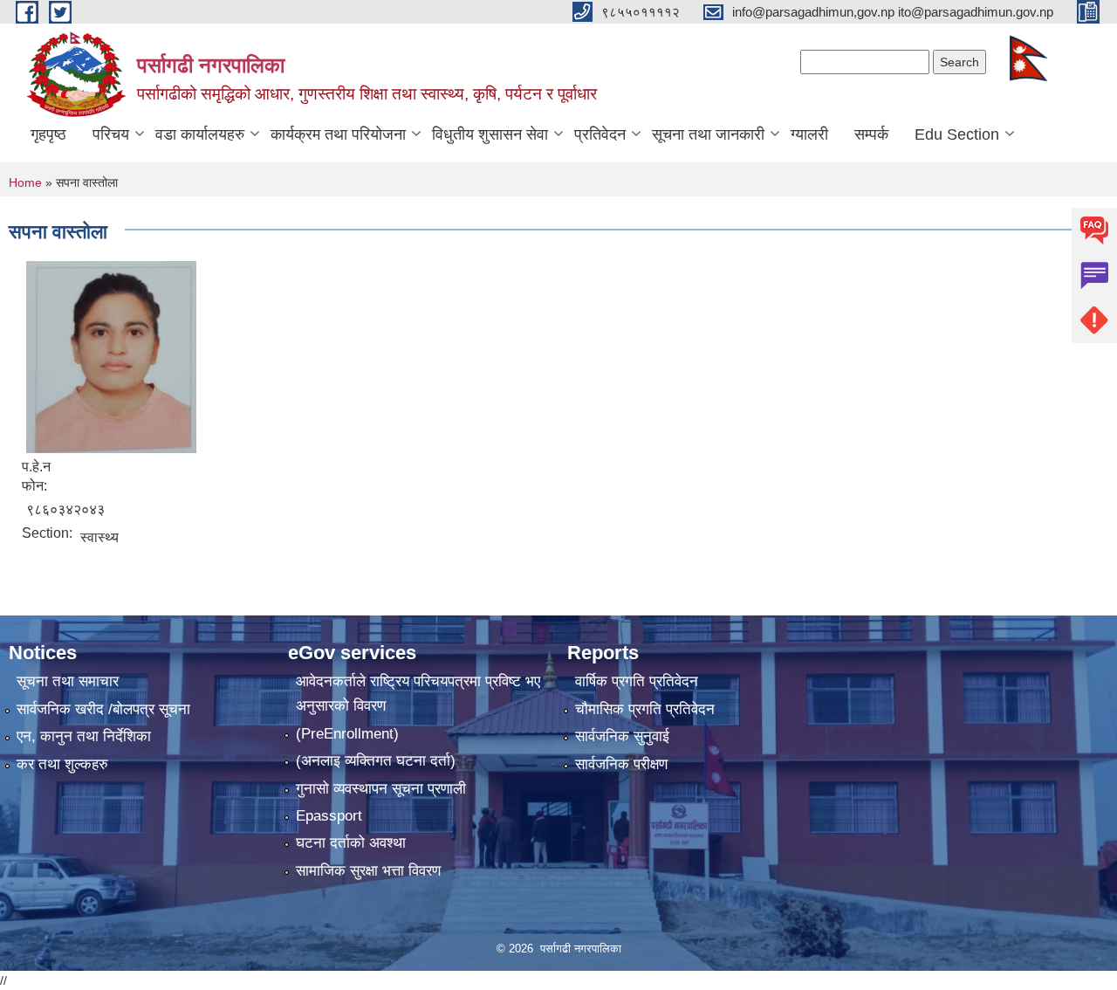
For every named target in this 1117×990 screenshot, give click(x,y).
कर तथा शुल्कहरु (62, 764)
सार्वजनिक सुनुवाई (622, 736)
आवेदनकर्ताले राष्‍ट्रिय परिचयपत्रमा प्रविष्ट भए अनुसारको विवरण (418, 693)
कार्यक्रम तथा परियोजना (338, 134)
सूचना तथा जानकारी (708, 134)
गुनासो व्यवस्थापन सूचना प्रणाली (381, 788)
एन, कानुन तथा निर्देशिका (84, 736)
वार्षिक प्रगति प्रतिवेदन (636, 681)
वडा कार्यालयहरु (199, 134)
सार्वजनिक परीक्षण (621, 764)
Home (25, 182)
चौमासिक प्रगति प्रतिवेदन (645, 709)
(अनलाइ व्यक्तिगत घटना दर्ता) (376, 761)
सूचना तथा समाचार (68, 681)
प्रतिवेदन (600, 134)
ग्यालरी (809, 134)
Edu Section (957, 134)
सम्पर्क (871, 134)
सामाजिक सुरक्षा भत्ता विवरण (368, 871)
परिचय (111, 134)
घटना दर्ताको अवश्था (351, 843)
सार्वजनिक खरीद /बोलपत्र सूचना (103, 709)
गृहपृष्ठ (48, 134)
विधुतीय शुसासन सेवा (490, 134)
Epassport (329, 816)
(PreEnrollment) (347, 733)
